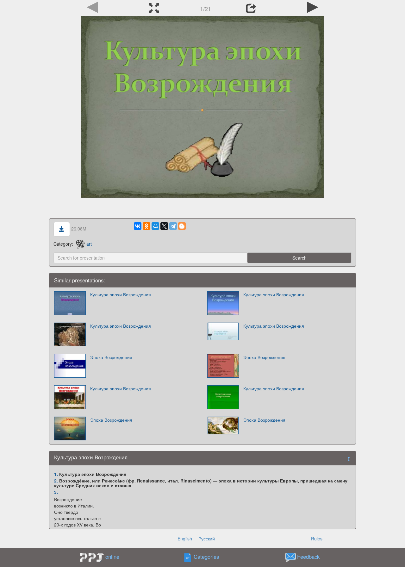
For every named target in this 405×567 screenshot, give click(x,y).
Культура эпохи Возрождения (120, 294)
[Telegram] (173, 226)
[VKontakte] (137, 226)
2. (56, 480)
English (185, 538)
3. (56, 492)
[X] (164, 226)
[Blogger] (182, 226)
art (89, 244)
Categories (206, 557)
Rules (316, 538)
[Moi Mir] (155, 226)
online (112, 556)
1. (56, 474)
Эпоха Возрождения (111, 357)
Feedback (308, 557)
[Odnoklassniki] (146, 226)
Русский (206, 538)
